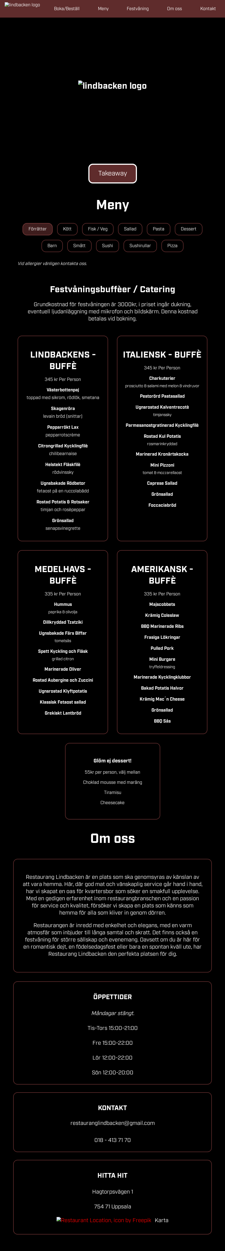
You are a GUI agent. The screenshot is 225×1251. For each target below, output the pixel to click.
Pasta (158, 229)
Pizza (172, 246)
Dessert (188, 229)
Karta (160, 1220)
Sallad (130, 229)
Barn (52, 246)
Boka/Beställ (67, 9)
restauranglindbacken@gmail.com (113, 1123)
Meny (103, 9)
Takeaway (112, 173)
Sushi (107, 246)
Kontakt (208, 9)
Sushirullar (140, 246)
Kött (67, 229)
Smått (79, 246)
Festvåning (138, 9)
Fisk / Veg (98, 229)
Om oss (174, 9)
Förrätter (38, 229)
